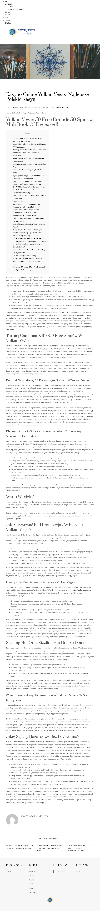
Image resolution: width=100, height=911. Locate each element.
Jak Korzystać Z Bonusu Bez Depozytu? (27, 184)
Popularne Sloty (19, 201)
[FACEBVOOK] (92, 29)
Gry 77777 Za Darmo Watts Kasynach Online (29, 187)
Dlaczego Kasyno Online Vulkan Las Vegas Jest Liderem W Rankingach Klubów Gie (80, 848)
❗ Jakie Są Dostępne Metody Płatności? (27, 258)
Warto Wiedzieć (18, 155)
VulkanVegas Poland (62, 107)
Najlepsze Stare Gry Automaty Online (26, 204)
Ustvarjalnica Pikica (15, 107)
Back (6, 1)
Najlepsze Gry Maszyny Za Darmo (25, 235)
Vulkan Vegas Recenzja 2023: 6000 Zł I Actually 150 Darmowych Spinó (49, 848)
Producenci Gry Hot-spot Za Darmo (25, 207)
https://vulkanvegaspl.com (82, 590)
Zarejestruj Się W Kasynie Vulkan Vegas (27, 230)
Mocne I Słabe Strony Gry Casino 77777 (27, 232)
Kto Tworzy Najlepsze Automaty (24, 255)
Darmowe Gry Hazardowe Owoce (25, 215)
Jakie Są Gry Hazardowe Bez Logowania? (28, 181)
